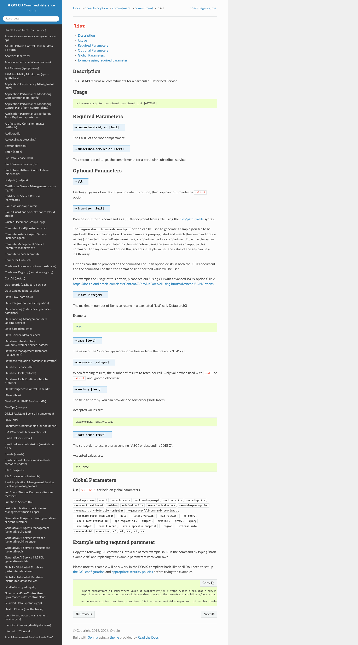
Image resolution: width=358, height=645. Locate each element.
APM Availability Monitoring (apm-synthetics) (26, 76)
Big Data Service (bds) (19, 158)
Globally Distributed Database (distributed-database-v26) (24, 579)
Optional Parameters (93, 50)
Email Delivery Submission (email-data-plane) (29, 446)
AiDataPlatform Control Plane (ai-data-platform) (29, 48)
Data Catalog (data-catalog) (22, 290)
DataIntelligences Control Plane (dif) (27, 389)
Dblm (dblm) (13, 395)
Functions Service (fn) (19, 502)
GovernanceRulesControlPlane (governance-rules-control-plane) (25, 595)
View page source (203, 8)
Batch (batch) (13, 151)
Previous (85, 614)
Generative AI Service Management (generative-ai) (27, 549)
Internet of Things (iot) (19, 631)
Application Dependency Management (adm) (29, 86)
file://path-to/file (192, 219)
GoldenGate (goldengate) (20, 587)
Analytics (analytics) (17, 56)
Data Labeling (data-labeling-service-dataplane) (28, 311)
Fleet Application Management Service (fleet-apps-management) (29, 484)
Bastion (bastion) (16, 145)
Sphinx (93, 637)
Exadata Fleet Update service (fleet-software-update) (27, 462)
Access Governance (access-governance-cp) (30, 38)
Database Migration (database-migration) (31, 360)
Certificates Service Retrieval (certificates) (23, 198)
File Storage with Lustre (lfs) (22, 476)
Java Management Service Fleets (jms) (29, 637)
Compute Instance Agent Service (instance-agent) (25, 236)
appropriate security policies (132, 572)
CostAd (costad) (15, 278)
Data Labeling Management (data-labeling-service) (26, 321)
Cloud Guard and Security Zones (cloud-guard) (30, 214)
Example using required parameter (102, 60)
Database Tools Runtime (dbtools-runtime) (26, 381)
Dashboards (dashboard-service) (25, 284)
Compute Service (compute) (22, 254)
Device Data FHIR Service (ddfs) (25, 401)
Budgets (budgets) (16, 180)
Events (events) (14, 454)
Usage (82, 40)
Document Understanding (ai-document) (31, 425)
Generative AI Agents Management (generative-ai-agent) (27, 529)
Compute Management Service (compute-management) (24, 246)
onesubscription (96, 8)
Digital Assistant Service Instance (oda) (29, 413)
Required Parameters (93, 45)
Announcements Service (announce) (28, 62)
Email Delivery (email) (18, 438)
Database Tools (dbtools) (20, 373)
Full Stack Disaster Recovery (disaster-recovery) (29, 494)
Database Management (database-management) (26, 352)
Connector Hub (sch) (18, 260)
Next (208, 614)
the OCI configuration (89, 572)
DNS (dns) (11, 419)
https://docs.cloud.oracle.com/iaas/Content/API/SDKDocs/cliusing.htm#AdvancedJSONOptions (143, 284)
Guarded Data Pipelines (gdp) (23, 603)
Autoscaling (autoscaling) (20, 139)
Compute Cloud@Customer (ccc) (26, 228)
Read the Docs (148, 637)
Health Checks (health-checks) (24, 609)
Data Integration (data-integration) (27, 303)
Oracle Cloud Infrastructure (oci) (25, 30)
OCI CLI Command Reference (32, 5)
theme (114, 637)
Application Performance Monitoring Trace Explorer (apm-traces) (28, 115)
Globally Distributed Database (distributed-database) (24, 569)
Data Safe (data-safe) (18, 328)
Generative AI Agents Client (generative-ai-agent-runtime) (30, 520)
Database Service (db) (19, 367)
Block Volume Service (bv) (21, 164)
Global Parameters (91, 55)
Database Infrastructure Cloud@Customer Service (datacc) (26, 343)
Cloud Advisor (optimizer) (21, 206)
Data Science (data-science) (22, 335)
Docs (76, 8)
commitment (121, 8)
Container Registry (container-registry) (29, 272)
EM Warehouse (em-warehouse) (25, 432)
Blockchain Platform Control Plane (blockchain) (26, 172)
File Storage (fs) (14, 470)
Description (86, 35)
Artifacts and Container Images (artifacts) (24, 125)
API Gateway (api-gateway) (22, 68)
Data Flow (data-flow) (19, 296)
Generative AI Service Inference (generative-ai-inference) (25, 539)
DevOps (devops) (16, 407)
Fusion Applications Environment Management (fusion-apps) (26, 510)
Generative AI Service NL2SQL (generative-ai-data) (24, 559)
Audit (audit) (13, 133)
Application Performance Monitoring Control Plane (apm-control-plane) (28, 105)
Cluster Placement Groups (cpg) (25, 222)
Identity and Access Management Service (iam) (26, 617)
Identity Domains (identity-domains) (28, 625)
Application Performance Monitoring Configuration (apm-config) (28, 96)
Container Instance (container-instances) (30, 266)
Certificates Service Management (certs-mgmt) (30, 188)
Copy (206, 583)
